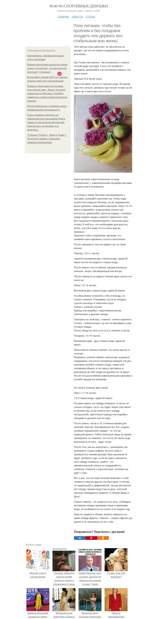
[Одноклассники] (103, 538)
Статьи (90, 16)
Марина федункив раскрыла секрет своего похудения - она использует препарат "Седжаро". (47, 68)
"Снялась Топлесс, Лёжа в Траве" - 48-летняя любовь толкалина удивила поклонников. (47, 139)
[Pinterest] (91, 538)
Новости (77, 16)
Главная (63, 16)
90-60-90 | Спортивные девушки (78, 5)
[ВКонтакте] (80, 538)
